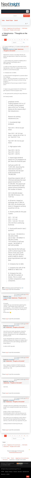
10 (24, 39)
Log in (7, 289)
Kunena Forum (18, 452)
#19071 (27, 46)
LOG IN (7, 474)
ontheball (17, 399)
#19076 (27, 294)
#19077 (27, 323)
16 (27, 39)
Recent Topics (9, 20)
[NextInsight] (10, 4)
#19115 (27, 398)
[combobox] (18, 15)
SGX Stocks (5, 459)
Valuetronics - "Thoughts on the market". (15, 327)
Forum (12, 458)
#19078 (27, 357)
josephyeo (6, 47)
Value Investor (18, 295)
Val (22, 287)
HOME (2, 471)
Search (27, 15)
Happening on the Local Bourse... (22, 458)
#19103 (27, 379)
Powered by (12, 452)
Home (8, 458)
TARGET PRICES (9, 471)
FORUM (15, 471)
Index (3, 20)
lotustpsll (17, 325)
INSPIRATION (26, 471)
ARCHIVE (20, 471)
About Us (3, 474)
